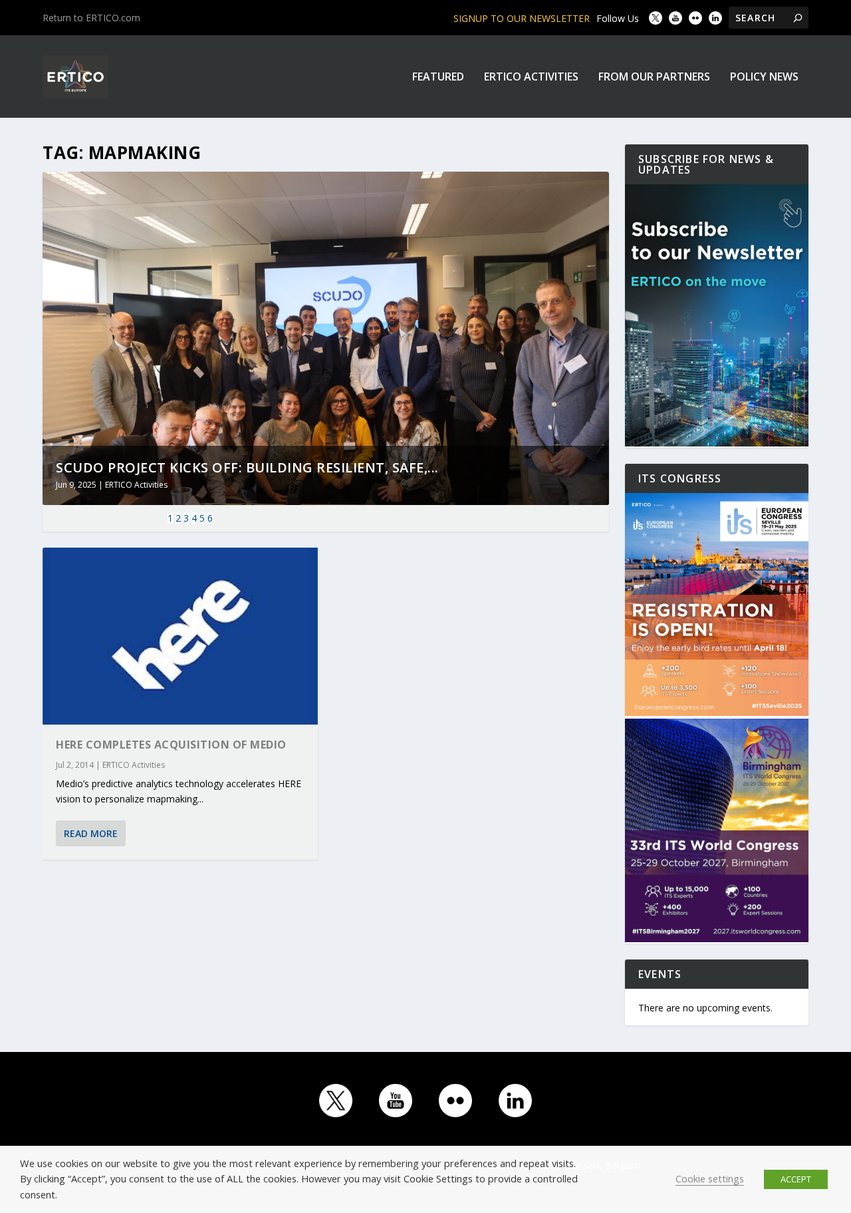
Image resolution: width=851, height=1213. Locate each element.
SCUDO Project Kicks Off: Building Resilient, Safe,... (247, 467)
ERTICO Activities (531, 77)
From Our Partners (654, 77)
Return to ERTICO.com (91, 17)
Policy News (764, 77)
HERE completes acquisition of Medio (171, 744)
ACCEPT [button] (796, 1179)
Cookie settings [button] (709, 1178)
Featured (438, 77)
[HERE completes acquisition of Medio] (180, 636)
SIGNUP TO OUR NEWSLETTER (521, 18)
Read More (91, 833)
